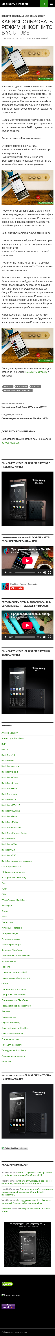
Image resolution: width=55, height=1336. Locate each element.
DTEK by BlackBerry (11, 866)
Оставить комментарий (36, 38)
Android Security (10, 732)
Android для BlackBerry (13, 738)
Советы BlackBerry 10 (12, 1033)
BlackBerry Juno (9, 794)
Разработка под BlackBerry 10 (16, 1005)
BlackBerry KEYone (11, 810)
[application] (27, 560)
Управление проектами (13, 1056)
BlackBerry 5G (8, 760)
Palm (4, 883)
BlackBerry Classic (10, 777)
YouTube (36, 387)
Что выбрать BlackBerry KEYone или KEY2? (24, 405)
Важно (5, 911)
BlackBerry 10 (8, 755)
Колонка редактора (11, 944)
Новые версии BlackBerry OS (16, 978)
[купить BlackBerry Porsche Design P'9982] (27, 1244)
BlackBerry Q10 (9, 844)
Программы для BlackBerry (15, 1000)
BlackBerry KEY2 (10, 799)
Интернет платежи (11, 939)
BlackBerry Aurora (10, 766)
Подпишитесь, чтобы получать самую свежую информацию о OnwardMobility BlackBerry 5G (27, 1192)
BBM (4, 744)
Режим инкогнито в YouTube (17, 390)
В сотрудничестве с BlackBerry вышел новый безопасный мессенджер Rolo (26, 1201)
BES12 (5, 749)
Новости (6, 16)
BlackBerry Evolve (10, 783)
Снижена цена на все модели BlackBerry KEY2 (26, 416)
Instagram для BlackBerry (14, 877)
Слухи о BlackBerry (11, 1022)
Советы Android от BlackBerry (28, 16)
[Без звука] (44, 572)
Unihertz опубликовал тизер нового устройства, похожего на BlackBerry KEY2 (27, 1173)
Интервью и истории (12, 927)
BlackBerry (22, 387)
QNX (4, 894)
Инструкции (7, 922)
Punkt (4, 888)
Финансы (6, 1061)
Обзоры (5, 983)
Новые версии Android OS (14, 972)
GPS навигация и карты (13, 872)
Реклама (6, 1011)
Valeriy (18, 38)
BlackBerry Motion (10, 822)
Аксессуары (7, 905)
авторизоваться (11, 442)
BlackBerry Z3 (8, 849)
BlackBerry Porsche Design (14, 833)
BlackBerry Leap (9, 816)
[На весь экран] (49, 572)
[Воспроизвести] (5, 572)
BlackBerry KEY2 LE (11, 805)
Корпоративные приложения (16, 955)
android (8, 387)
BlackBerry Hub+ (10, 788)
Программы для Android (14, 994)
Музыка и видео (9, 961)
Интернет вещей (10, 933)
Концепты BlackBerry (12, 950)
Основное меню (51, 3)
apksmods (6, 1208)
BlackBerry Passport (11, 827)
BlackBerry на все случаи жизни (17, 861)
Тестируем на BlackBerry (14, 1050)
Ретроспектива (9, 1017)
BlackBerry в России (15, 3)
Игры (4, 916)
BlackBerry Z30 (9, 855)
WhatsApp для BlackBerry (14, 900)
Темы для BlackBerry (12, 1044)
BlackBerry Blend (10, 771)
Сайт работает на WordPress (14, 1332)
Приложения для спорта (14, 989)
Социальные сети (10, 1039)
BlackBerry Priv (9, 838)
